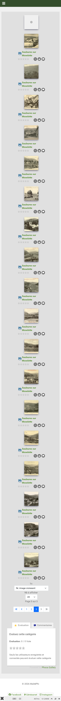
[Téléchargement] (39, 58)
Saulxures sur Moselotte (29, 54)
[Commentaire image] (43, 58)
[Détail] (35, 58)
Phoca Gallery (49, 667)
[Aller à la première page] (16, 609)
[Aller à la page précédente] (21, 609)
